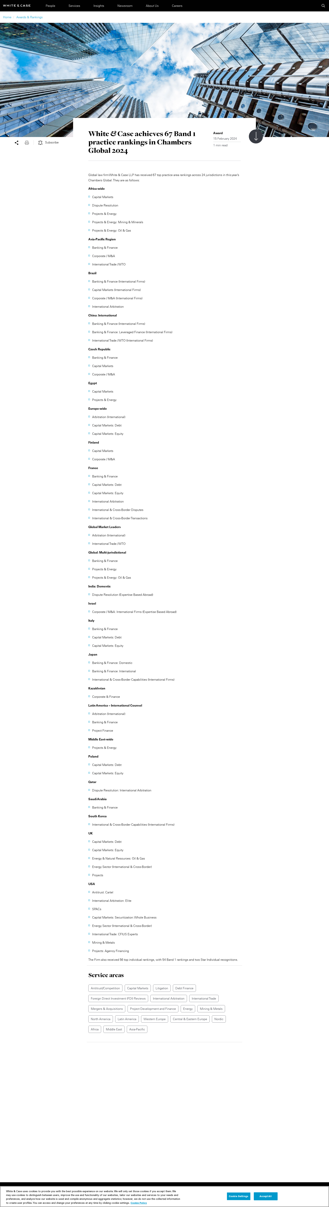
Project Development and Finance (153, 1009)
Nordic (218, 1019)
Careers (177, 6)
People (50, 6)
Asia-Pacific (137, 1029)
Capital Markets (137, 988)
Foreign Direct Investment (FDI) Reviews (118, 998)
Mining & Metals (211, 1009)
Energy (188, 1009)
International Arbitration (168, 998)
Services (74, 6)
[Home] (16, 6)
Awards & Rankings (29, 17)
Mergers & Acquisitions (107, 1009)
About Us (152, 6)
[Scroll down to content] (256, 136)
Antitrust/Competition (105, 988)
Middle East (114, 1029)
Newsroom (125, 6)
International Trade (204, 998)
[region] (164, 1196)
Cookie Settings (238, 1196)
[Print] (29, 142)
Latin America (127, 1019)
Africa (95, 1029)
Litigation (162, 988)
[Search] (323, 6)
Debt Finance (184, 988)
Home (7, 17)
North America (100, 1019)
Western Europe (155, 1019)
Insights (98, 6)
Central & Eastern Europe (190, 1019)
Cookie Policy (139, 1202)
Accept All (266, 1196)
